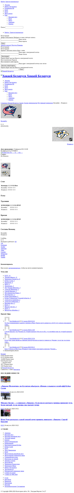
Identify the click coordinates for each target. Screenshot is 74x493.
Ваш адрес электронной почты (29, 52)
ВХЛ (10, 19)
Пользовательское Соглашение (15, 486)
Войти (3, 1)
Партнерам (8, 483)
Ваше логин (23, 54)
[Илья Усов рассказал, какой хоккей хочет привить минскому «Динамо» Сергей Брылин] (5, 416)
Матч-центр (8, 13)
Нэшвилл (70, 144)
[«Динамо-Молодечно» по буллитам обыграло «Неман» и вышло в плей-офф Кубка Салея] (5, 382)
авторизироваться (14, 268)
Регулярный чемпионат (45, 103)
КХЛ (6, 10)
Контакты (16, 369)
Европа (10, 24)
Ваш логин (22, 39)
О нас (6, 478)
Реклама (7, 484)
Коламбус (4, 121)
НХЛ (6, 12)
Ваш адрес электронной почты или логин (32, 63)
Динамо (7, 5)
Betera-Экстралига (11, 6)
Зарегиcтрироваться (11, 1)
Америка (11, 22)
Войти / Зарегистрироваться (14, 32)
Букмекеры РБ (9, 8)
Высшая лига (12, 17)
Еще (6, 15)
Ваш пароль (23, 41)
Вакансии (8, 481)
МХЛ (10, 20)
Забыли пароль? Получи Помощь (12, 45)
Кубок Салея (5, 392)
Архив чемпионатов (30, 103)
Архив (21, 103)
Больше (3, 354)
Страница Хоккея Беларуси (10, 103)
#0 (15, 241)
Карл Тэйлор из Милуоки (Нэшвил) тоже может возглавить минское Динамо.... (31, 349)
